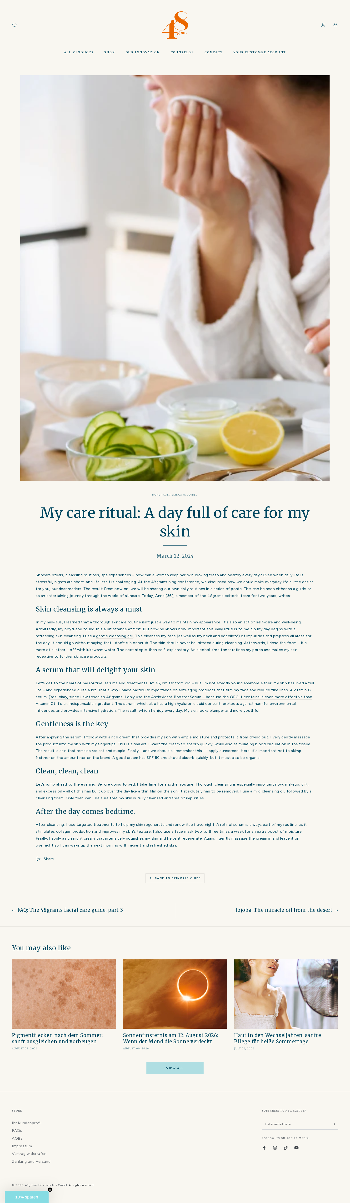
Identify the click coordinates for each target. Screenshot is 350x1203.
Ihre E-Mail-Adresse (179, 595)
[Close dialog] (239, 569)
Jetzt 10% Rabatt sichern (199, 619)
